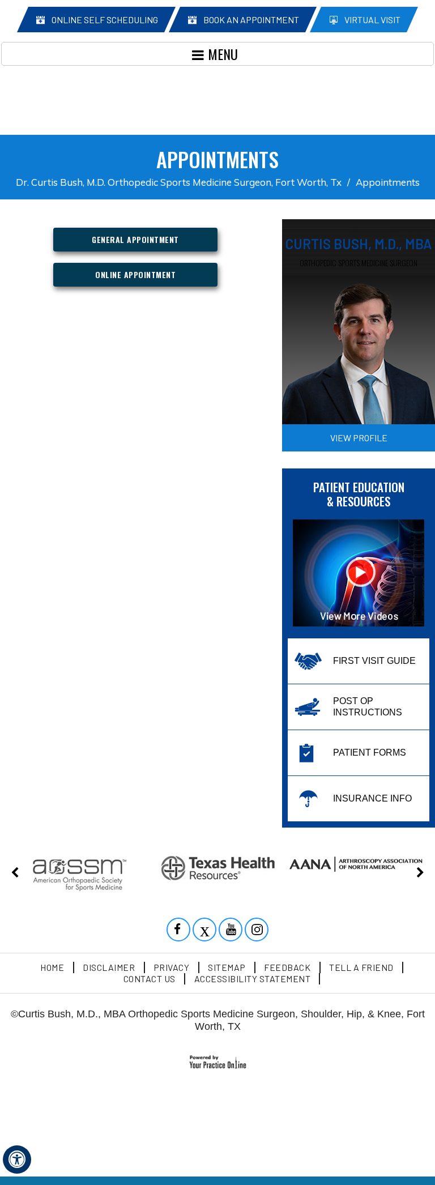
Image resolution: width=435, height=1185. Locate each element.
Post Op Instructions (367, 706)
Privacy (171, 967)
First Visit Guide (374, 661)
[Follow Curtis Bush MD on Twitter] (206, 931)
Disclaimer (109, 967)
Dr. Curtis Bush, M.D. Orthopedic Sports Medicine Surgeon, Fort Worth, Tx (179, 182)
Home (52, 967)
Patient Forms (369, 752)
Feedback (287, 967)
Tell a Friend (361, 967)
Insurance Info (372, 798)
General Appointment (135, 239)
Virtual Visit (372, 19)
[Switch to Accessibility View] (17, 1159)
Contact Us (149, 978)
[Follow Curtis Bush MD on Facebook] (179, 931)
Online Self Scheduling (105, 19)
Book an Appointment (251, 19)
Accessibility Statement (252, 978)
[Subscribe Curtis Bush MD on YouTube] (232, 931)
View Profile (358, 437)
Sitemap (227, 967)
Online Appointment (135, 274)
